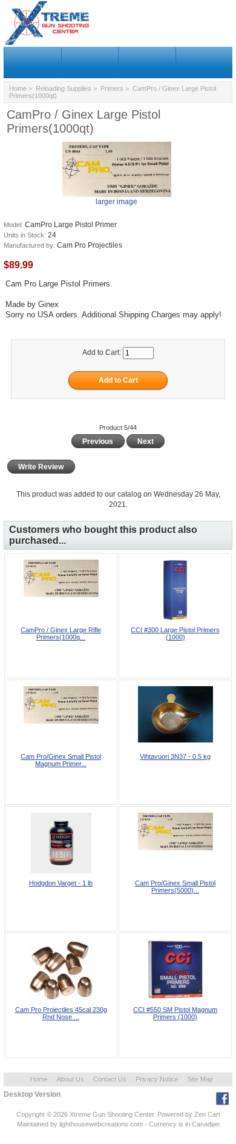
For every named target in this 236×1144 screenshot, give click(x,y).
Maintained (32, 1124)
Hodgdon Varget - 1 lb (61, 883)
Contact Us (109, 1079)
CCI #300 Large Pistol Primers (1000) (175, 633)
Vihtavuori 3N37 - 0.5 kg (175, 756)
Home (18, 88)
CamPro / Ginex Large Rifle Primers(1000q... (61, 633)
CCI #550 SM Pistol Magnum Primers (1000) (175, 1013)
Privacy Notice (157, 1079)
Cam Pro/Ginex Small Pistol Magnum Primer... (61, 760)
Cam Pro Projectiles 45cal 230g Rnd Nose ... (61, 1013)
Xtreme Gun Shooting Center (112, 1114)
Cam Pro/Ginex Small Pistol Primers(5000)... (175, 886)
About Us (70, 1079)
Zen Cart (207, 1114)
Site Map (200, 1079)
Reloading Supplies (63, 88)
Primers (111, 88)
